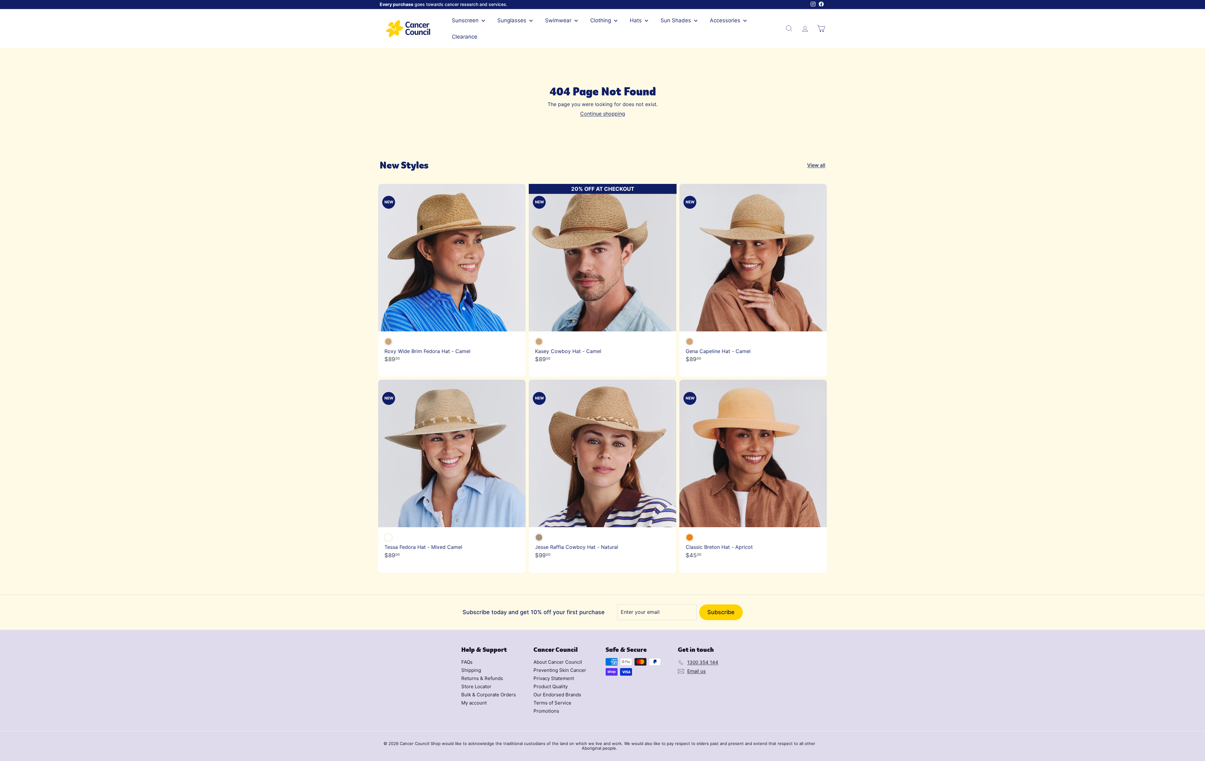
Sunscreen (466, 20)
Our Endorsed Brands (557, 695)
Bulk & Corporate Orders (488, 695)
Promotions (546, 711)
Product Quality (550, 686)
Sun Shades (677, 20)
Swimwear (559, 20)
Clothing (601, 20)
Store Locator (476, 686)
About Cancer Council (557, 662)
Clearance (464, 37)
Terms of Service (552, 703)
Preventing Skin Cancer (559, 670)
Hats (636, 20)
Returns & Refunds (482, 678)
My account (474, 703)
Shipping (471, 670)
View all (816, 165)
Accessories (726, 20)
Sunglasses (512, 20)
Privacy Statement (553, 678)
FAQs (467, 662)
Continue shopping (602, 113)
